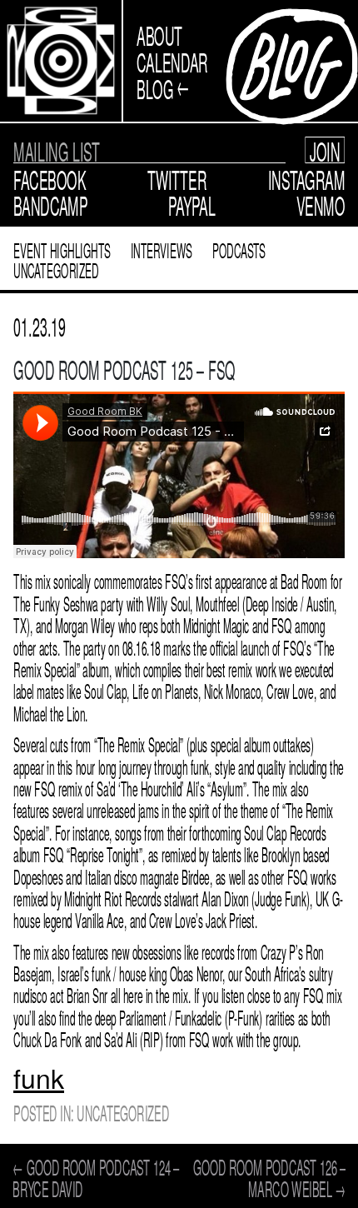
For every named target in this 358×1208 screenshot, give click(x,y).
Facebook (49, 178)
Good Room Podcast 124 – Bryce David (95, 1177)
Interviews (161, 249)
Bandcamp (50, 204)
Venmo (321, 204)
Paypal (192, 204)
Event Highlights (62, 249)
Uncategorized (56, 269)
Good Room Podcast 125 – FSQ (124, 368)
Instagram (307, 178)
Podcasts (239, 249)
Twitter (177, 178)
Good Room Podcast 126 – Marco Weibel (269, 1177)
